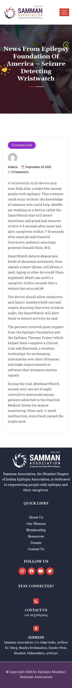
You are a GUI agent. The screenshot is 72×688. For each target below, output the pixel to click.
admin (13, 167)
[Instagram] (22, 571)
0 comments (20, 172)
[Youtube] (41, 571)
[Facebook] (31, 571)
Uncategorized (22, 145)
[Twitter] (50, 571)
